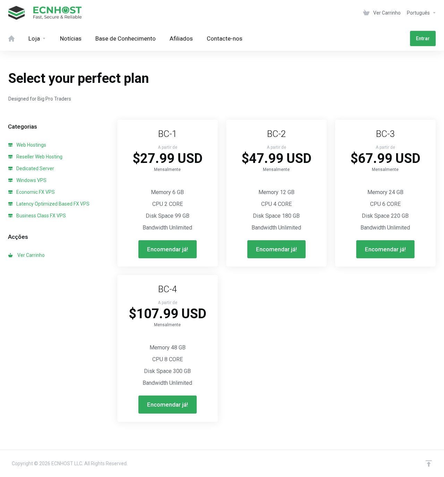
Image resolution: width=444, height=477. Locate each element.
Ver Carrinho (30, 255)
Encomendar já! (167, 249)
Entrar (423, 38)
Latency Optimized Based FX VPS (52, 204)
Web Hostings (30, 145)
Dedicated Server (34, 168)
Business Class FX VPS (40, 215)
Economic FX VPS (35, 192)
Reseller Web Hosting (38, 156)
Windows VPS (30, 180)
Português (419, 13)
